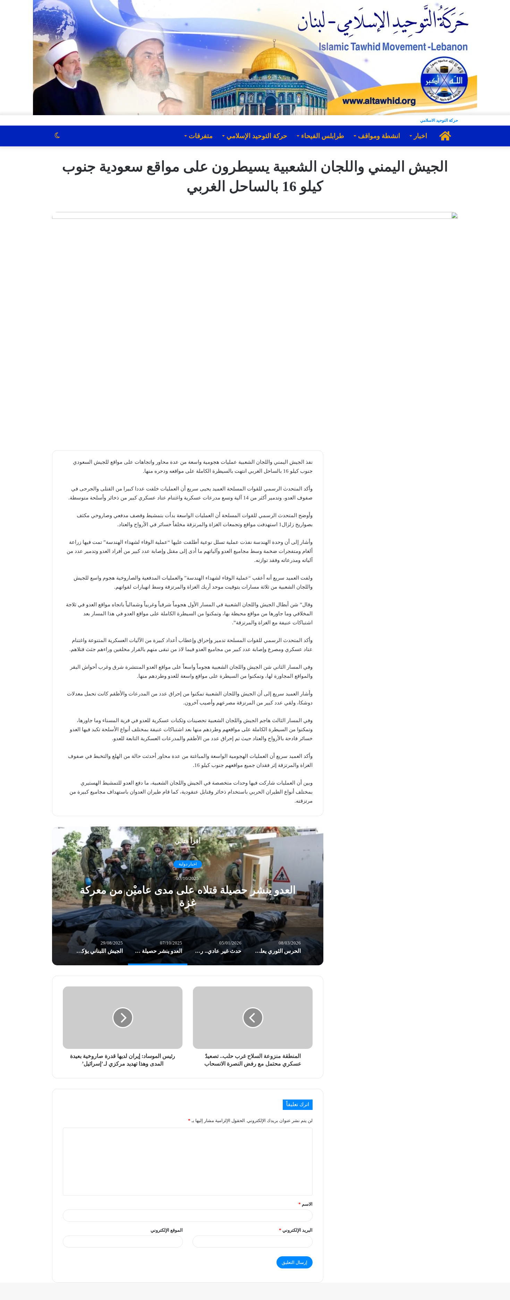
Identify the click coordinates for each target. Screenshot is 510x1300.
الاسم (305, 1204)
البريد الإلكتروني (296, 1230)
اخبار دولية (188, 864)
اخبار (420, 135)
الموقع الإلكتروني (167, 1230)
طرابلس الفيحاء (322, 135)
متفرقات (201, 135)
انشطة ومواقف (379, 135)
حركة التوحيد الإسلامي (257, 135)
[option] (187, 896)
